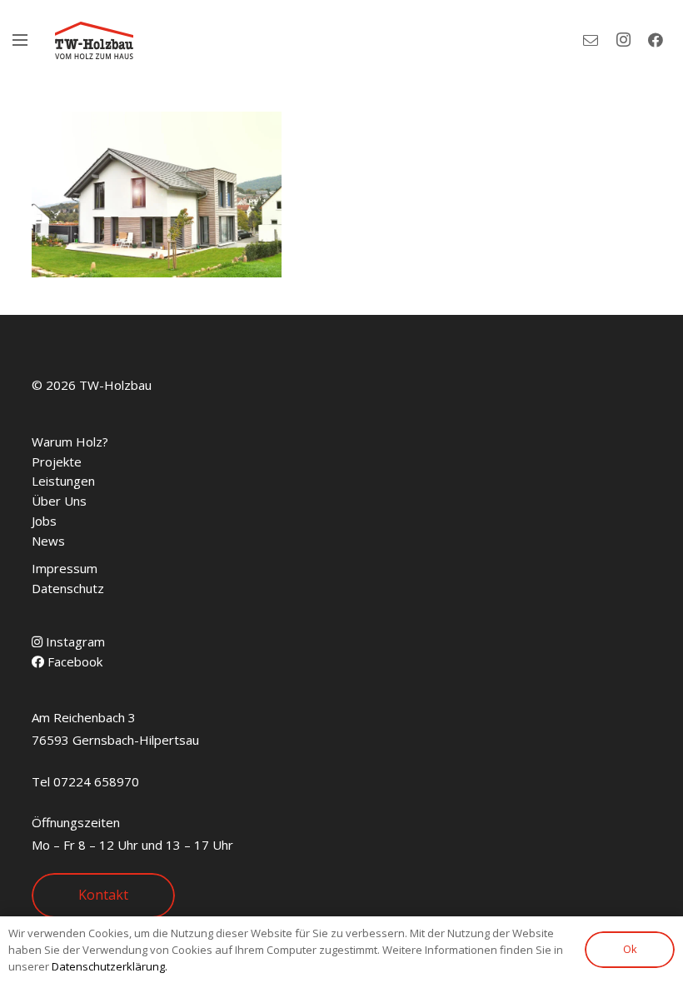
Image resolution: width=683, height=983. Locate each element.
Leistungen (63, 480)
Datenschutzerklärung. (109, 966)
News (48, 540)
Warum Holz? (70, 441)
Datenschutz (68, 588)
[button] (19, 39)
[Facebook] (656, 40)
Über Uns (59, 500)
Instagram (73, 641)
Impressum (64, 568)
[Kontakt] (591, 40)
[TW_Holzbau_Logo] (94, 40)
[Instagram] (623, 40)
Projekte (57, 461)
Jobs (44, 520)
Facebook (73, 661)
